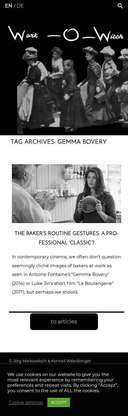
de (20, 6)
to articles (64, 321)
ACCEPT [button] (58, 402)
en (8, 6)
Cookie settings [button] (26, 402)
